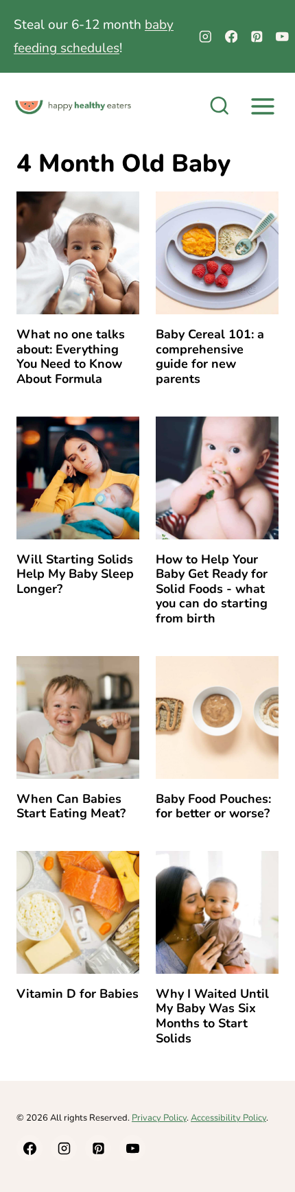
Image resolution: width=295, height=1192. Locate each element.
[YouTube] (282, 36)
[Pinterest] (257, 36)
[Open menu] (262, 106)
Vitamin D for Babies (77, 993)
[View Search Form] (219, 107)
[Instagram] (205, 36)
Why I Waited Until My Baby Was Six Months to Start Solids (212, 1016)
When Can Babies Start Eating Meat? (71, 806)
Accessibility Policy (228, 1118)
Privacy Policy (159, 1118)
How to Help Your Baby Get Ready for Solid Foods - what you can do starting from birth (212, 589)
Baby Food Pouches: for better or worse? (213, 806)
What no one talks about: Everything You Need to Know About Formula (70, 356)
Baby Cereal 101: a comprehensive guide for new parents (210, 356)
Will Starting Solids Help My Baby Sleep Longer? (75, 574)
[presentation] (77, 252)
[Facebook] (231, 36)
